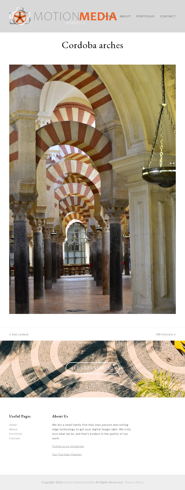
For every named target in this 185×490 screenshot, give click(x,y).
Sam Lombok (20, 334)
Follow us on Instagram (68, 446)
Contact (14, 438)
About (13, 429)
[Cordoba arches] (92, 312)
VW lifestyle (164, 334)
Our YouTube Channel (67, 454)
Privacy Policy (134, 482)
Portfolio (15, 433)
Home (13, 424)
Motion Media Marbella (79, 482)
